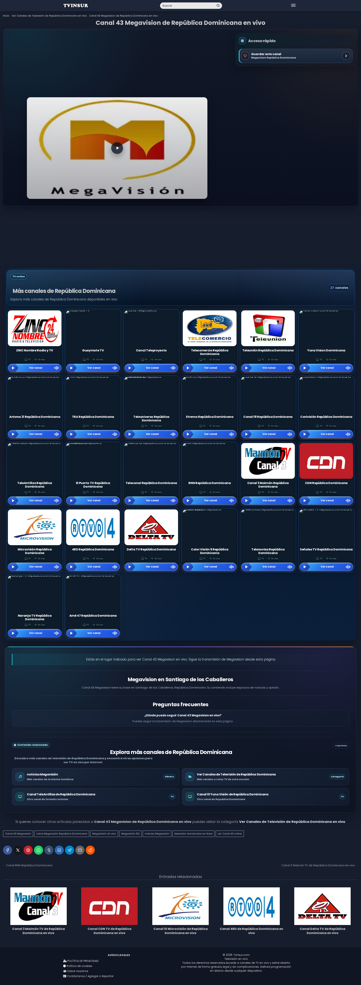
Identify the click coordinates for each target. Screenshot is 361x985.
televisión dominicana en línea (193, 833)
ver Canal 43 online (230, 833)
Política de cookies (79, 966)
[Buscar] (218, 5)
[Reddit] (90, 850)
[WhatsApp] (38, 850)
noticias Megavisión (157, 833)
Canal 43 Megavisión (18, 833)
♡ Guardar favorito (295, 56)
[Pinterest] (28, 850)
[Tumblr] (48, 850)
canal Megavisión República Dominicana (61, 833)
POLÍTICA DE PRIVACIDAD (83, 961)
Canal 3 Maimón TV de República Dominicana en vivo (318, 865)
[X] (17, 850)
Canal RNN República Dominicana (29, 865)
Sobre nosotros (77, 971)
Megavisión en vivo (104, 833)
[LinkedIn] (59, 850)
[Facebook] (7, 850)
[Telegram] (69, 850)
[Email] (79, 850)
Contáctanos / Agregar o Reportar (90, 976)
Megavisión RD (130, 833)
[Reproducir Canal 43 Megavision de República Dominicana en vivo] (117, 148)
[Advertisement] (117, 66)
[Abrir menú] (293, 5)
